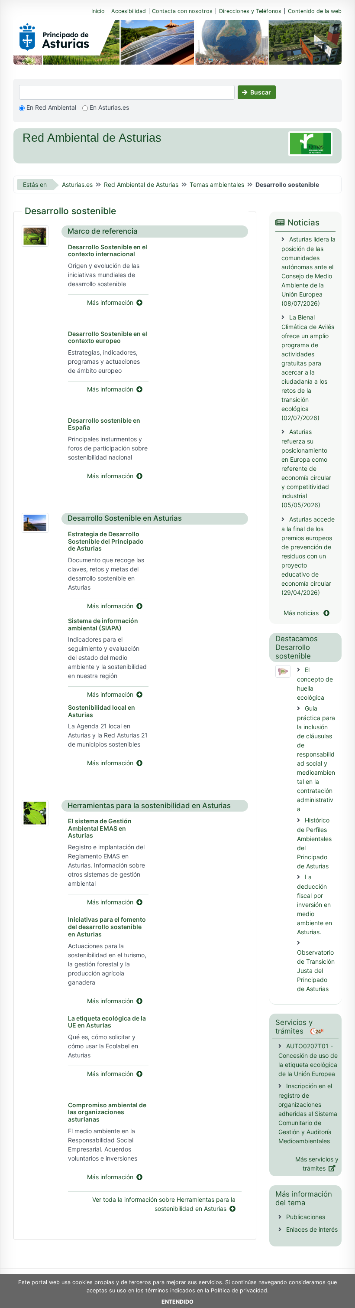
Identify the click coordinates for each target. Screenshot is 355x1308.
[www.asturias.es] (54, 35)
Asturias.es (77, 184)
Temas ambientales (217, 184)
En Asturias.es (108, 107)
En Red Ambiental (50, 107)
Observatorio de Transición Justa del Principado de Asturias (316, 970)
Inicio (98, 11)
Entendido (177, 1301)
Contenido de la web (315, 11)
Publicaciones (305, 1216)
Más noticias (302, 612)
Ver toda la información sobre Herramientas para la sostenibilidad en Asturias (164, 1204)
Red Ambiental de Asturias (141, 184)
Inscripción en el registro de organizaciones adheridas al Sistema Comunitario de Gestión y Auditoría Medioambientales (307, 1113)
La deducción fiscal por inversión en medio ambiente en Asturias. (314, 904)
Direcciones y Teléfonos (250, 11)
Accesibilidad (128, 11)
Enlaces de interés (311, 1229)
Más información (110, 302)
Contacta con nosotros (182, 11)
